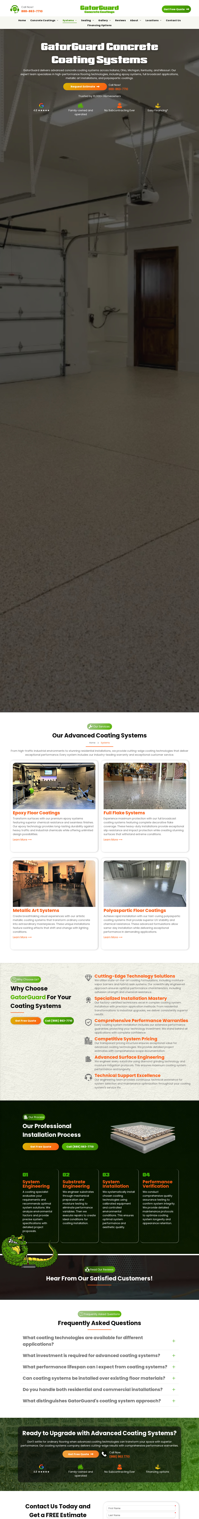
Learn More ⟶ (22, 839)
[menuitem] (22, 20)
